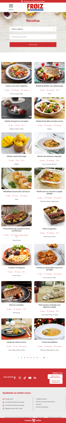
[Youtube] (30, 378)
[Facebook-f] (14, 378)
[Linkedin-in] (35, 378)
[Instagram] (19, 378)
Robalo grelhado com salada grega (49, 86)
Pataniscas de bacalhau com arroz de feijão (49, 269)
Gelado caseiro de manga (16, 156)
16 (44, 357)
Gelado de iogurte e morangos (16, 121)
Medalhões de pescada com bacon (16, 191)
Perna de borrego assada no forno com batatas (16, 230)
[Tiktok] (25, 378)
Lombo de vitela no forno (16, 342)
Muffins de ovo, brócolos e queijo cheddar (49, 192)
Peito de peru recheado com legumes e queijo (49, 306)
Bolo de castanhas (16, 305)
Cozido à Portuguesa (16, 268)
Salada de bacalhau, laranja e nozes (49, 121)
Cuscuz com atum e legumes (17, 86)
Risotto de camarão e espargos (49, 156)
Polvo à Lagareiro (49, 229)
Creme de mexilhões (49, 342)
